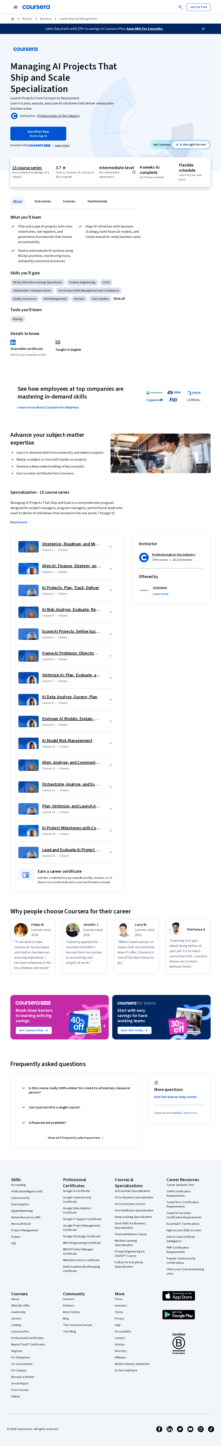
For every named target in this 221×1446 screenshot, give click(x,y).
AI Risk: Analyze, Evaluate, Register (74, 610)
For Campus (19, 1370)
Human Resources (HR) (25, 1217)
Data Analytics (20, 1204)
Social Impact (19, 1383)
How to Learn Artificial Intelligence (181, 1239)
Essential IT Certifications (183, 1224)
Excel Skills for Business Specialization (130, 1225)
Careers (16, 1318)
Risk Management (55, 299)
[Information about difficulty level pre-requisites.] (134, 172)
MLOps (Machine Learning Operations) (37, 282)
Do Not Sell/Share (126, 1370)
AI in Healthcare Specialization (134, 1210)
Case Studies (100, 299)
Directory (121, 1351)
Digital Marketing (22, 1211)
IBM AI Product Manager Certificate (78, 1251)
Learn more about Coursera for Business (48, 407)
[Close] (203, 29)
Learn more (62, 145)
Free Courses (20, 1390)
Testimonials (97, 201)
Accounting (18, 1185)
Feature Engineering (82, 282)
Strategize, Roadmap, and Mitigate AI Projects (84, 544)
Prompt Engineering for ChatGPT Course (130, 1253)
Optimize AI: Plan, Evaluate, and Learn (77, 675)
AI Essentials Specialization (132, 1191)
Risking (17, 319)
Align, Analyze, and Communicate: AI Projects (83, 762)
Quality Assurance (24, 299)
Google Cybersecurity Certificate (77, 1199)
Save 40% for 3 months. (144, 28)
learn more (190, 1113)
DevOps (79, 299)
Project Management (24, 1230)
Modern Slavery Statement (132, 1364)
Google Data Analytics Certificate (77, 1210)
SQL (13, 1243)
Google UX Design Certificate (81, 1236)
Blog (66, 1318)
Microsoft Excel (21, 1224)
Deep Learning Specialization (133, 1217)
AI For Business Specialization (134, 1197)
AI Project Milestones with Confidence (77, 828)
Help (118, 1325)
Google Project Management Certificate (81, 1227)
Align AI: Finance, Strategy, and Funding (78, 566)
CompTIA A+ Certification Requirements (183, 1204)
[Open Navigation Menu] (15, 7)
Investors (121, 1305)
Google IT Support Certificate (82, 1219)
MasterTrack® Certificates (28, 1344)
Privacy (119, 1318)
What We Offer (20, 1305)
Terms (119, 1312)
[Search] (180, 7)
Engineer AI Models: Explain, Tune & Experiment (86, 719)
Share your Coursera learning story (185, 1271)
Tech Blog (69, 1331)
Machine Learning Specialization (126, 1243)
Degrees (16, 1351)
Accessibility (123, 1331)
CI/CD (106, 282)
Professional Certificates (27, 1338)
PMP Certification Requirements (178, 1250)
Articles (120, 1344)
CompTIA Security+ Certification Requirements (184, 1215)
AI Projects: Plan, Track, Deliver (70, 588)
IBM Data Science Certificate (81, 1260)
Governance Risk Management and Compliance (88, 290)
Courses (69, 201)
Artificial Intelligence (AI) (26, 1191)
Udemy (15, 1396)
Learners (68, 1299)
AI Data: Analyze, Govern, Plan (69, 697)
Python (15, 1237)
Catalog (16, 1325)
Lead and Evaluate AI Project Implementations (85, 850)
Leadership (18, 1312)
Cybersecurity (20, 1198)
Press (118, 1299)
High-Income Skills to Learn (184, 1230)
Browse (27, 19)
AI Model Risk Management (67, 741)
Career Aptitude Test (180, 1185)
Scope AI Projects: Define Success (73, 631)
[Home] (12, 19)
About (17, 201)
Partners (68, 1305)
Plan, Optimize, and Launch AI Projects (77, 806)
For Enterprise (20, 1357)
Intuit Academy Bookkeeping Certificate (81, 1269)
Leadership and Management (78, 19)
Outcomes (43, 201)
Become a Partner (22, 1377)
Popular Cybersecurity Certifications (181, 1260)
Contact (120, 1338)
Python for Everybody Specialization (129, 1264)
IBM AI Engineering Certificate (82, 1243)
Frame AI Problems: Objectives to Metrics (80, 653)
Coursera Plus (20, 1331)
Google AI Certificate (76, 1191)
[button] (119, 298)
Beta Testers (71, 1312)
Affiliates (120, 1357)
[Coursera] (36, 7)
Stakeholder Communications (32, 290)
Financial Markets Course (131, 1234)
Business (46, 19)
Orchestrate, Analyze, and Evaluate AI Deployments (89, 784)
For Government (21, 1364)
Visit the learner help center (175, 1097)
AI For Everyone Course (130, 1204)
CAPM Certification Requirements (179, 1193)
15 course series (27, 168)
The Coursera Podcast (77, 1325)
